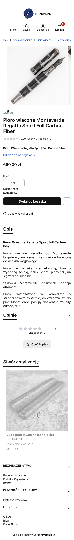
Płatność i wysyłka (15, 499)
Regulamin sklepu (14, 475)
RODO (7, 483)
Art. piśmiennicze (22, 40)
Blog (6, 520)
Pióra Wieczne (45, 40)
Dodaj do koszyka (32, 201)
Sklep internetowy (32, 534)
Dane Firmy (10, 524)
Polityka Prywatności (16, 479)
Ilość (6, 176)
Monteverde (64, 40)
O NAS (7, 516)
